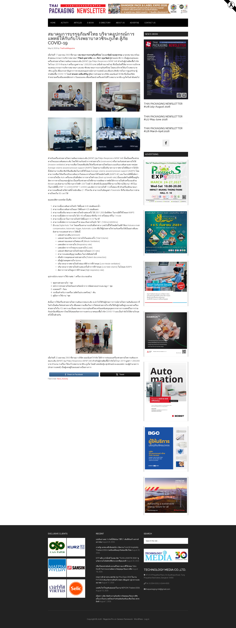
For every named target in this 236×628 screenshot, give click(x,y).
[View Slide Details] (148, 9)
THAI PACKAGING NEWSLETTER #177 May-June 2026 (163, 118)
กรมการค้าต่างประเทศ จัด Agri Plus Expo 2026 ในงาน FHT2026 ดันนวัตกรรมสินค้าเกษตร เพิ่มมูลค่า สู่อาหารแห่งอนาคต (118, 580)
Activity (65, 379)
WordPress (138, 619)
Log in (146, 619)
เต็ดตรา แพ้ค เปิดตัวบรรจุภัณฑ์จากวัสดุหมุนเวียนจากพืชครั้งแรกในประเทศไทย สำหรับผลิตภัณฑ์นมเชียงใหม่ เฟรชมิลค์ (117, 599)
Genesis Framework (125, 619)
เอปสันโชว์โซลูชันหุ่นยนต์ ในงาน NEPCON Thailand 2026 (118, 588)
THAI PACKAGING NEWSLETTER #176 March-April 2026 (163, 130)
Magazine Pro (108, 619)
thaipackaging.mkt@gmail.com (158, 589)
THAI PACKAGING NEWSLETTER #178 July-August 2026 (163, 105)
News (59, 379)
